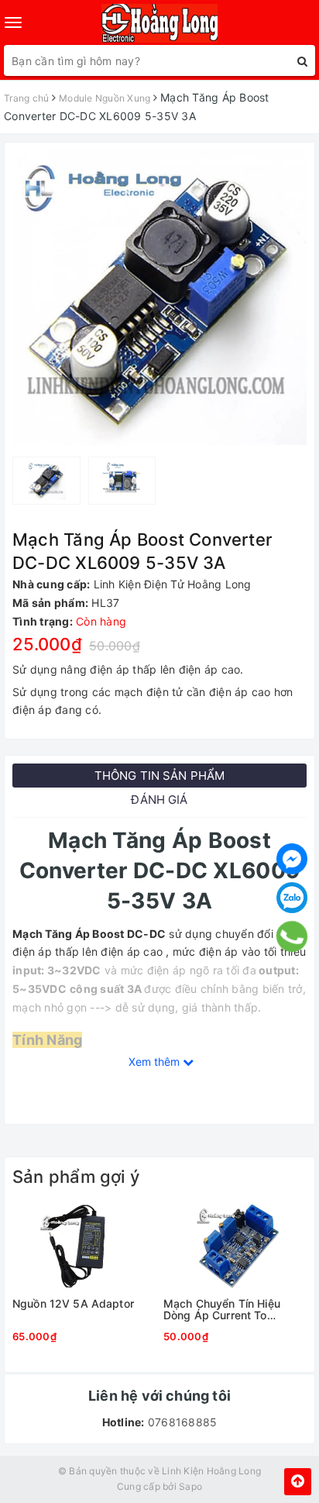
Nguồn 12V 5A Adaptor (73, 1304)
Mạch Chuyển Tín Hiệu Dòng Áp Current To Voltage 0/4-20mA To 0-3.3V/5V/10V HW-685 (227, 1310)
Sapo (190, 1486)
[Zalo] (291, 897)
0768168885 (181, 1422)
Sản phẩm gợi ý (75, 1177)
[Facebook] (291, 858)
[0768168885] (292, 936)
